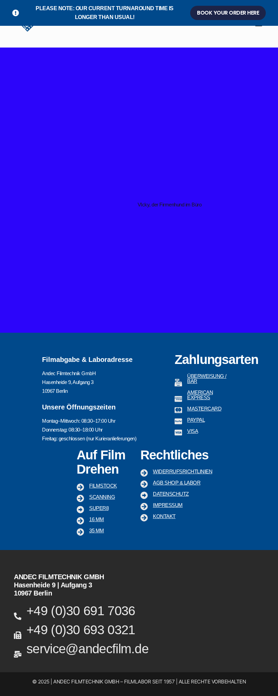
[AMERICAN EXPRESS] (178, 399)
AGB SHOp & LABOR (176, 483)
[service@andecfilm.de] (17, 654)
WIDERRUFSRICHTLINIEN (182, 471)
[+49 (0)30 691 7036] (17, 616)
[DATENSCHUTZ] (144, 495)
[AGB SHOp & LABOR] (144, 484)
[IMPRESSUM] (144, 506)
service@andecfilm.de (87, 649)
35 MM (96, 530)
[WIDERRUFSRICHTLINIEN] (144, 473)
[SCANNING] (80, 498)
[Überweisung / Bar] (178, 382)
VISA (192, 431)
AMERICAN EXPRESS (200, 394)
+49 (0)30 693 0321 (80, 630)
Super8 (98, 508)
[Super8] (80, 509)
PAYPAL (196, 420)
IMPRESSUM (168, 505)
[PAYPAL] (178, 421)
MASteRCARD (204, 408)
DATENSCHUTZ (171, 494)
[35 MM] (80, 532)
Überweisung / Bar (206, 378)
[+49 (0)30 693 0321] (17, 635)
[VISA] (178, 432)
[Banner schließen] (271, 13)
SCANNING (102, 497)
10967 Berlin (33, 593)
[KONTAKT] (144, 517)
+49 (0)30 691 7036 (80, 611)
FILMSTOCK (103, 486)
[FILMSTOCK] (80, 487)
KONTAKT (164, 516)
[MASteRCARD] (178, 410)
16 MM (96, 519)
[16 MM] (80, 521)
